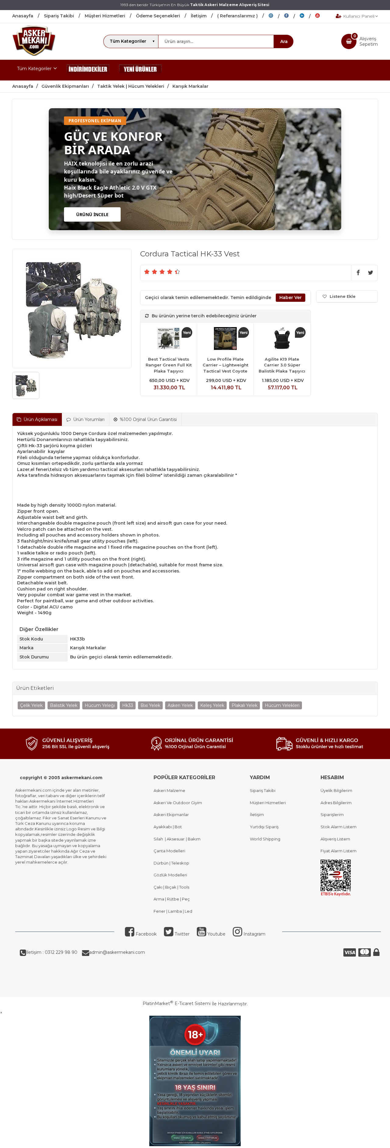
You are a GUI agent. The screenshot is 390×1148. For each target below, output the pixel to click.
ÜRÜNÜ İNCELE (92, 214)
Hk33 (127, 705)
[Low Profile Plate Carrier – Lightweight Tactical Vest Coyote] (225, 339)
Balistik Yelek (63, 705)
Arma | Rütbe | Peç (172, 899)
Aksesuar (175, 838)
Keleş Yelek (212, 705)
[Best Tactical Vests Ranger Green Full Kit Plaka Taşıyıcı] (168, 339)
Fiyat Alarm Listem (338, 850)
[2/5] (150, 271)
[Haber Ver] (290, 298)
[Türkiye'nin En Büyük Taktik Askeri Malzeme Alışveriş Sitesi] (33, 54)
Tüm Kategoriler (34, 68)
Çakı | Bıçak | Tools (171, 887)
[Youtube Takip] (322, 16)
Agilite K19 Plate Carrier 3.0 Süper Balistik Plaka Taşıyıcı (282, 365)
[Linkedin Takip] (307, 16)
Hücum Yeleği (100, 705)
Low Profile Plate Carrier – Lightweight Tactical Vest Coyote (225, 365)
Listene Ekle (343, 296)
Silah (159, 838)
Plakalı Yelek (244, 705)
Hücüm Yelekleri (282, 705)
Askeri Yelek (180, 705)
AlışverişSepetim (369, 41)
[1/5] (147, 271)
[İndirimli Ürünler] (88, 70)
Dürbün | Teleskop (171, 863)
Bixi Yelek (150, 705)
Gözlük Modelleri (170, 874)
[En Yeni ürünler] (140, 70)
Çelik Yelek (31, 705)
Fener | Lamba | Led (173, 911)
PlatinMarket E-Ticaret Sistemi (177, 1003)
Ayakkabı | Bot (168, 826)
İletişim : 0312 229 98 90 (51, 952)
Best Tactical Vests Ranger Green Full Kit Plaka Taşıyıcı (169, 365)
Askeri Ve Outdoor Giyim (178, 802)
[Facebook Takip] (292, 16)
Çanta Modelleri (169, 850)
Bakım (193, 838)
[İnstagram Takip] (276, 16)
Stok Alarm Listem (338, 826)
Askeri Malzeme (169, 790)
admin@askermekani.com (117, 952)
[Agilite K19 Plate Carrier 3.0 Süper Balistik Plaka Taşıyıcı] (282, 339)
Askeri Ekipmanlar (171, 814)
